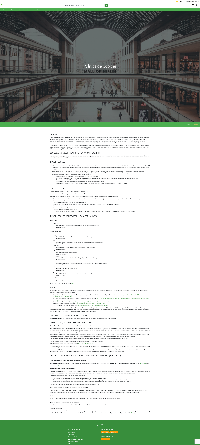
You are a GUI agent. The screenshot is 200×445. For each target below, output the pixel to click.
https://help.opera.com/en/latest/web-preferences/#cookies (93, 305)
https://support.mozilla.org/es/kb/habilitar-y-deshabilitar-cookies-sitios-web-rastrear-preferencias (96, 302)
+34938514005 (142, 363)
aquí (72, 283)
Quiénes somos (31, 10)
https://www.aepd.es (136, 413)
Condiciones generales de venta (75, 439)
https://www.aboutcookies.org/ (86, 343)
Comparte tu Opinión (73, 437)
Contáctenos (71, 434)
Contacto (39, 10)
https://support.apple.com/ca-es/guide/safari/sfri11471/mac (90, 303)
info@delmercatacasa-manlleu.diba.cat (65, 365)
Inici (188, 124)
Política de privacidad (73, 441)
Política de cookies (72, 444)
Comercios (22, 10)
